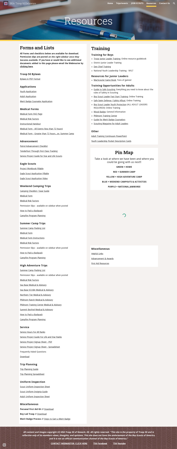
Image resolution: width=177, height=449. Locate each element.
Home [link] (110, 3)
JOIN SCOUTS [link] (137, 3)
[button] (174, 3)
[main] (88, 20)
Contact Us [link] (164, 3)
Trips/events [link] (122, 3)
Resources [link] (151, 3)
